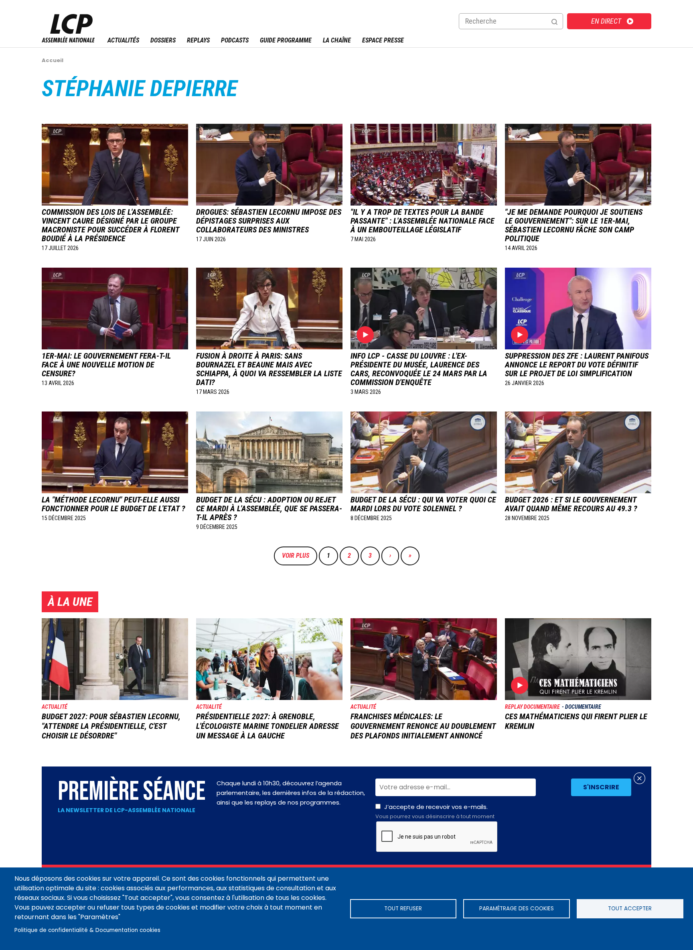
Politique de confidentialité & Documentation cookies (87, 930)
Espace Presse (383, 40)
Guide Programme (286, 40)
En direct (606, 21)
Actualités (123, 40)
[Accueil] (68, 40)
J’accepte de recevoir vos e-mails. (434, 811)
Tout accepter (630, 908)
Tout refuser (403, 908)
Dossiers (163, 40)
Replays (198, 40)
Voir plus (295, 555)
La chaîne (337, 40)
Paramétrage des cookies (516, 908)
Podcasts (235, 40)
